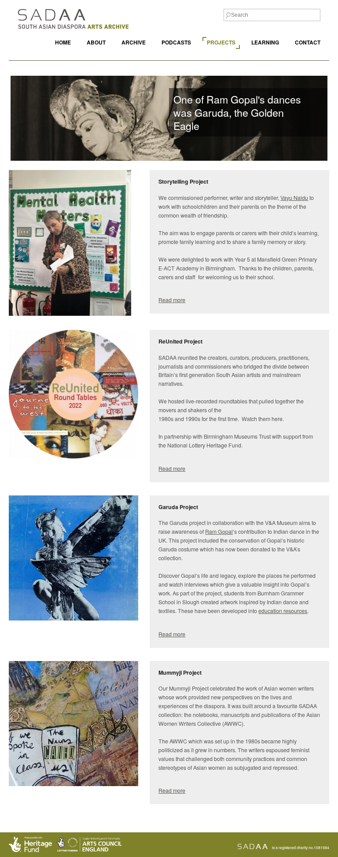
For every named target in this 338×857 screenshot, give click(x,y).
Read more (171, 300)
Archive (133, 42)
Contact (307, 42)
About (96, 42)
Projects (221, 42)
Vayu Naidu (294, 198)
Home (63, 42)
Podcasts (176, 42)
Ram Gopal (219, 532)
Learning (265, 42)
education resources (282, 611)
